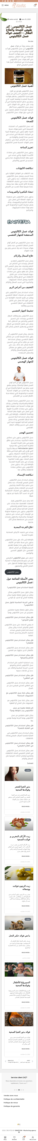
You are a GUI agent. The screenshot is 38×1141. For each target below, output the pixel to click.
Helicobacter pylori (25, 448)
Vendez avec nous (11, 1096)
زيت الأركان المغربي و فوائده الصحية (20, 838)
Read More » (26, 806)
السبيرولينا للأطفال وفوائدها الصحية (21, 984)
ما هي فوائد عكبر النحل (19, 935)
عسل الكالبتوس (19, 558)
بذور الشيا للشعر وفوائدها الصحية (22, 788)
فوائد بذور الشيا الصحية (19, 1031)
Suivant (30, 763)
